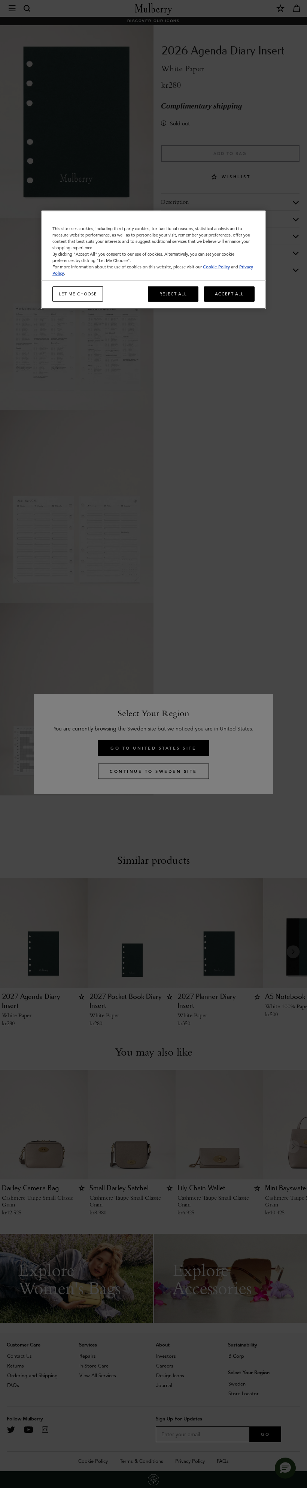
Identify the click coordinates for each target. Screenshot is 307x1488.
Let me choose (78, 294)
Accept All (229, 294)
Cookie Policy (216, 267)
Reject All (173, 294)
